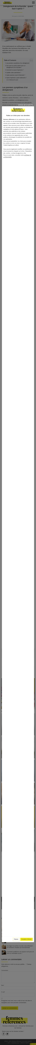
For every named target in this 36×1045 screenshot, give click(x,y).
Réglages (16, 939)
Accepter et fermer (26, 939)
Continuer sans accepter (24, 104)
